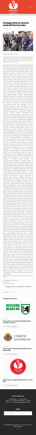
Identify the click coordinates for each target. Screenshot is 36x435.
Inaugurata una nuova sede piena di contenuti (18, 286)
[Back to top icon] (32, 431)
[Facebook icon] (18, 429)
